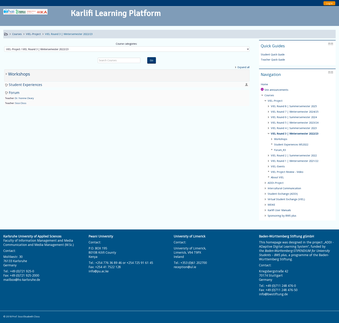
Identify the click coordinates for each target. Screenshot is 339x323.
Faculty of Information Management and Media (38, 240)
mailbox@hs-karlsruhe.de (21, 279)
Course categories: (126, 43)
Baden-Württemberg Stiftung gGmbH (286, 236)
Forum (14, 92)
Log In (329, 3)
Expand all (243, 67)
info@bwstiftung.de (273, 294)
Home (264, 84)
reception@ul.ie (185, 267)
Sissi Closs (20, 103)
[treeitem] (297, 84)
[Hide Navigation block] (329, 72)
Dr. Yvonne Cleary (24, 98)
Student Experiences (25, 84)
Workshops (19, 74)
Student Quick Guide (273, 54)
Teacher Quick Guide (273, 59)
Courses (269, 95)
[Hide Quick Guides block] (329, 44)
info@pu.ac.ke (99, 271)
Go (151, 60)
